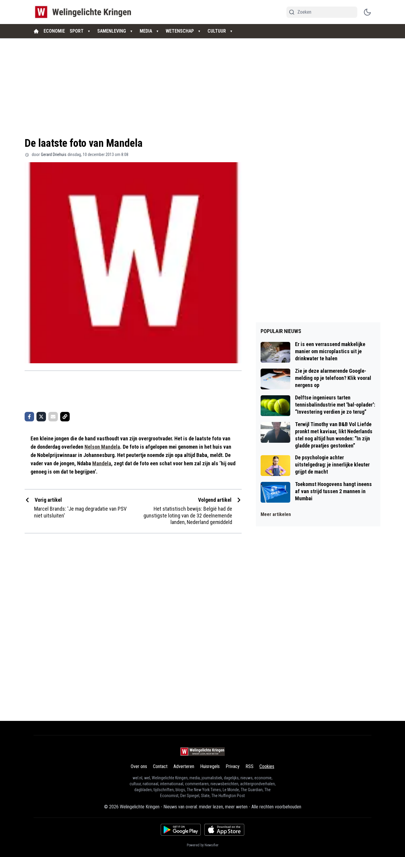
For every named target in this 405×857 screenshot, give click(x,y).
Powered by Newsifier (203, 845)
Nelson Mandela (102, 447)
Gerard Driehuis (53, 154)
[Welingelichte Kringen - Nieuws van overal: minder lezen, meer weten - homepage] (85, 12)
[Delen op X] (41, 416)
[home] (36, 31)
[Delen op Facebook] (29, 416)
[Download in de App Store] (224, 830)
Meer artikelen (276, 514)
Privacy (233, 766)
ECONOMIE (54, 31)
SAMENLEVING (111, 31)
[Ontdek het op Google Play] (181, 830)
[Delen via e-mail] (53, 416)
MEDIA (146, 31)
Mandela (101, 463)
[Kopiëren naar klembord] (65, 416)
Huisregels (210, 766)
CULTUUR (217, 31)
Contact (160, 766)
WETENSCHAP (180, 31)
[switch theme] (367, 12)
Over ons (139, 766)
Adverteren (183, 766)
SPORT (77, 31)
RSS (249, 766)
